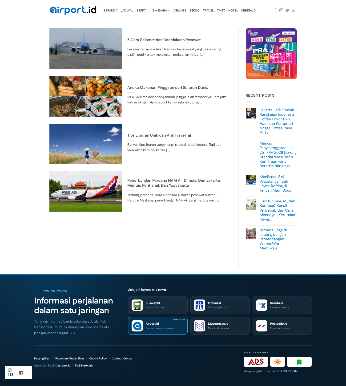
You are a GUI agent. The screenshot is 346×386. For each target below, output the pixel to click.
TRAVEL (208, 10)
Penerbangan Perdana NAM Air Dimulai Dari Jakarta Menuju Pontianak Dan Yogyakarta (173, 183)
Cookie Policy (98, 359)
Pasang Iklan (42, 359)
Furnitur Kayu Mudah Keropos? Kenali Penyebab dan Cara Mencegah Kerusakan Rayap (278, 210)
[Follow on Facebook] (275, 10)
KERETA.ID (248, 10)
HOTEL (233, 10)
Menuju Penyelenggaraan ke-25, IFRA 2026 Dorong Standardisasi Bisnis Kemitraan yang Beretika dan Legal (278, 154)
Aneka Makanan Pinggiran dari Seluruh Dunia (167, 88)
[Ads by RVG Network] (256, 362)
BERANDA (110, 10)
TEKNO (195, 10)
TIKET (221, 10)
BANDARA (160, 10)
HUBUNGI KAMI (289, 371)
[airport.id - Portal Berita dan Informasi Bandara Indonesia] (73, 10)
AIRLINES (179, 10)
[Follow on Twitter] (287, 10)
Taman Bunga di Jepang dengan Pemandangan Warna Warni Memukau (273, 239)
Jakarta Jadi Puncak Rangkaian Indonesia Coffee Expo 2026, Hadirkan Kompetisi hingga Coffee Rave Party (277, 121)
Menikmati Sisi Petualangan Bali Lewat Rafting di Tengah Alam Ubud (276, 184)
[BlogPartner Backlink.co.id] (299, 362)
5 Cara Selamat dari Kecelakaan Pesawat (164, 40)
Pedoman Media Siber (69, 359)
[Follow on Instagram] (281, 10)
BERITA (141, 10)
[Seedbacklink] (277, 362)
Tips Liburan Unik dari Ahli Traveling (159, 135)
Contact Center (122, 359)
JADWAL (127, 10)
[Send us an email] (293, 10)
